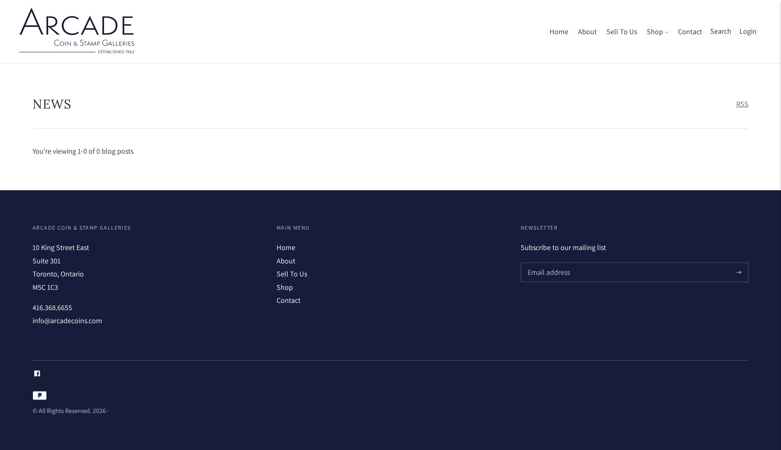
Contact (690, 31)
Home (559, 31)
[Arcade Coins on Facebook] (37, 373)
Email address (548, 263)
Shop (655, 31)
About (587, 31)
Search (720, 31)
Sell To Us (621, 31)
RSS (742, 104)
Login (748, 31)
